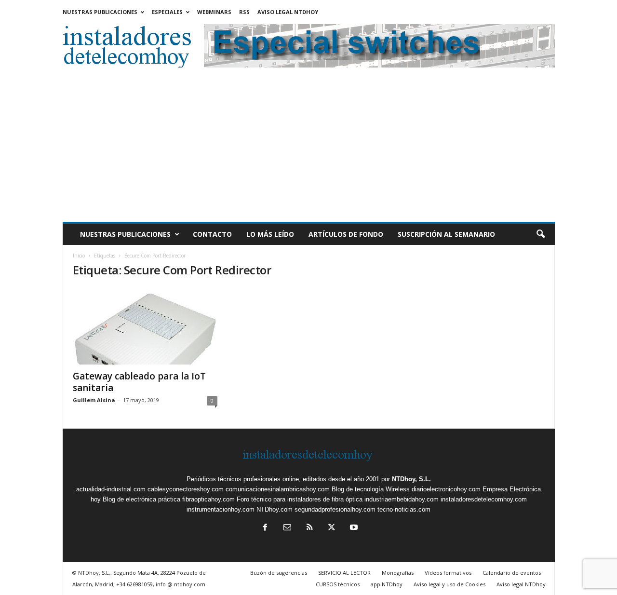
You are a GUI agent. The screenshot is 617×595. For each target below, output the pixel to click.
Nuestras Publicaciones (100, 11)
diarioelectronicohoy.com (446, 489)
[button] (540, 234)
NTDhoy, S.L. (411, 479)
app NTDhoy (386, 584)
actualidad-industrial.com (111, 489)
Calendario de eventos (512, 572)
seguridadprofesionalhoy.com (335, 509)
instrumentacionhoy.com (221, 509)
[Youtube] (353, 528)
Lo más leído (270, 234)
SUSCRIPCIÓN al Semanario (446, 234)
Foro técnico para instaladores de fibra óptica (299, 499)
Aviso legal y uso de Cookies (449, 584)
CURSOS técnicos (338, 584)
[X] (332, 528)
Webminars (214, 11)
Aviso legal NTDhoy (287, 11)
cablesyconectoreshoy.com (186, 489)
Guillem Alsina (94, 400)
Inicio (79, 255)
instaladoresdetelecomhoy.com (484, 499)
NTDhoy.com (274, 509)
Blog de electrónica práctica (141, 499)
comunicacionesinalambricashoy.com (278, 489)
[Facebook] (265, 528)
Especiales (167, 11)
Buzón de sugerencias (278, 572)
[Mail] (287, 528)
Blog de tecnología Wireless (371, 489)
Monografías (398, 572)
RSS (244, 11)
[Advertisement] (309, 149)
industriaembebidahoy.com (401, 499)
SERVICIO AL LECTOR (344, 572)
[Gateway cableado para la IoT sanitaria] (145, 326)
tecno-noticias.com (403, 509)
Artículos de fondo (345, 234)
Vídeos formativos (448, 572)
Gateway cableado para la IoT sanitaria (139, 382)
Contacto (212, 234)
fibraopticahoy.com (208, 499)
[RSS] (309, 528)
